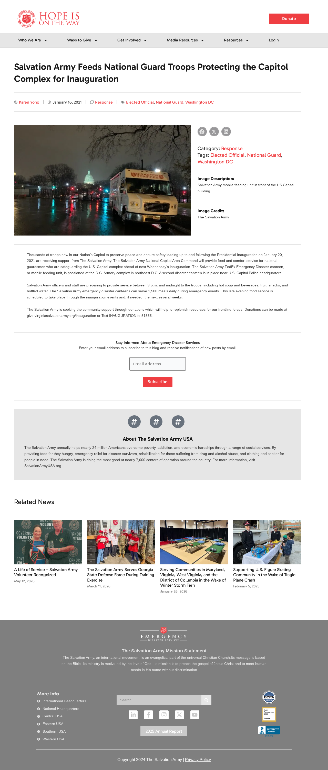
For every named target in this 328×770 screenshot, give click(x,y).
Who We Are (29, 40)
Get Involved (129, 40)
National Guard (169, 102)
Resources (233, 40)
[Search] (206, 700)
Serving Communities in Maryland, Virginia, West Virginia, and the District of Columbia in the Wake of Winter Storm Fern (193, 577)
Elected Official (140, 102)
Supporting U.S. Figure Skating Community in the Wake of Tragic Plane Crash (264, 575)
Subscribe (157, 382)
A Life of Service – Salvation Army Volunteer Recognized (46, 572)
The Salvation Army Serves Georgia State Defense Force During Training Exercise (120, 575)
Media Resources (182, 40)
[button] (202, 131)
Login (274, 40)
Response (104, 102)
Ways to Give (79, 40)
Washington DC (199, 102)
